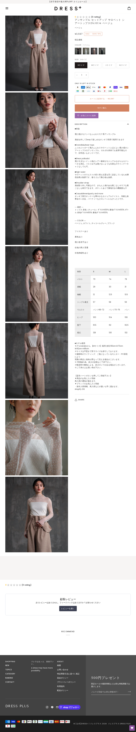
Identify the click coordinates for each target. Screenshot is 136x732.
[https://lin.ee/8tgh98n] (52, 707)
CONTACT (9, 682)
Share (81, 400)
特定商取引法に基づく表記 (68, 674)
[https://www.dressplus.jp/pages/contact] (57, 707)
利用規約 (61, 686)
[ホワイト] (87, 52)
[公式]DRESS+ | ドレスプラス (88, 724)
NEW (7, 665)
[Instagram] (47, 707)
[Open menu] (9, 8)
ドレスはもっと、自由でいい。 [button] (42, 662)
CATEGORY (10, 674)
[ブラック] (79, 52)
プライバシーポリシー (66, 682)
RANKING (9, 678)
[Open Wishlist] (132, 728)
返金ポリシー (62, 678)
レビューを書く (68, 608)
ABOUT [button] (60, 661)
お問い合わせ (62, 669)
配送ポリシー (62, 690)
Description (81, 124)
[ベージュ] (95, 52)
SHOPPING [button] (10, 661)
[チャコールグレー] (102, 52)
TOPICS (8, 669)
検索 (59, 665)
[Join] (128, 691)
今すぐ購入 (102, 108)
